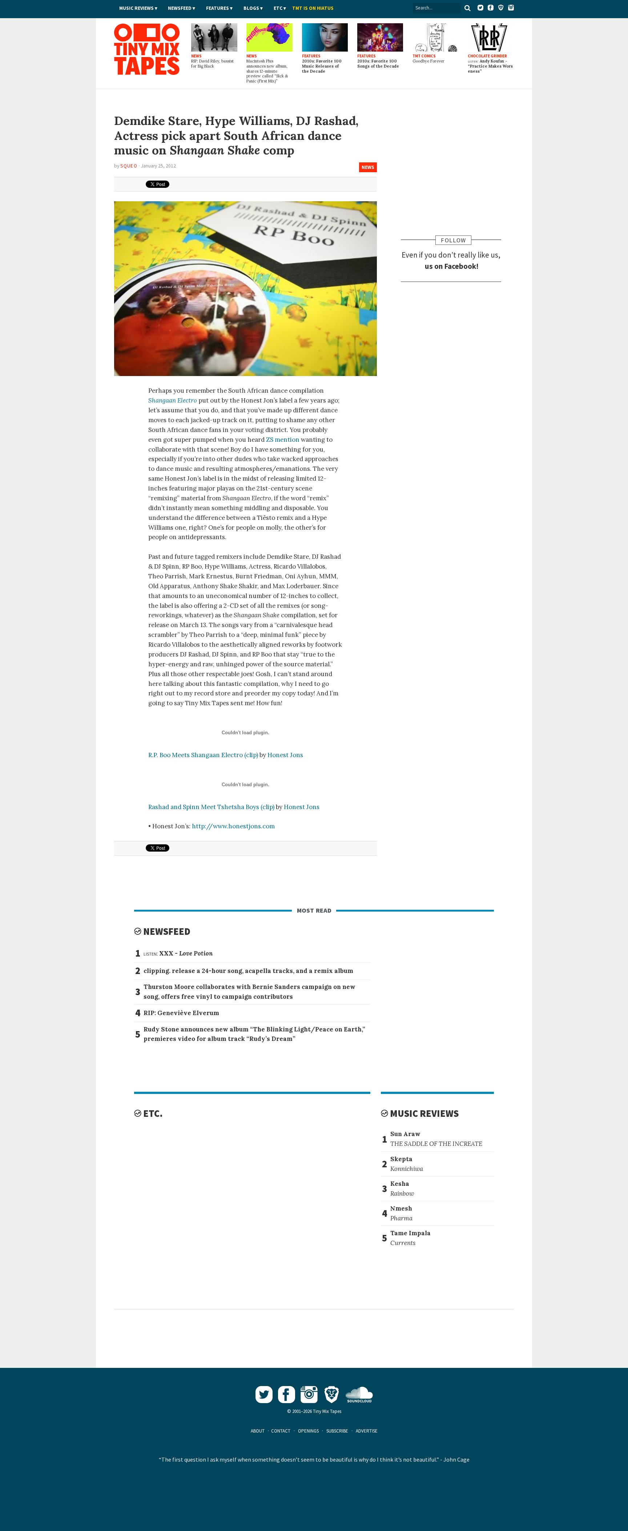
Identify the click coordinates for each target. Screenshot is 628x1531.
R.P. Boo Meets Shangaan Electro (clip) (203, 755)
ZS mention (282, 440)
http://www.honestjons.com (233, 826)
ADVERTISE (367, 1431)
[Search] (467, 8)
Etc (278, 8)
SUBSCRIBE (337, 1431)
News (368, 167)
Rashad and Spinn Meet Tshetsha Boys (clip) (211, 807)
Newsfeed (180, 8)
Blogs (251, 8)
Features (217, 8)
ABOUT (258, 1431)
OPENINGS (308, 1431)
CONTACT (280, 1431)
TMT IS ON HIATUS (313, 8)
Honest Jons (285, 755)
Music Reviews (136, 8)
